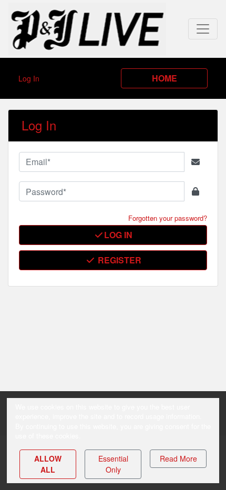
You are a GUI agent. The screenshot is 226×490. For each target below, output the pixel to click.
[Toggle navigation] (203, 28)
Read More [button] (178, 458)
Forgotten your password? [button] (167, 218)
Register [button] (118, 260)
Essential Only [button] (113, 464)
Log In (118, 235)
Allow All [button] (47, 464)
